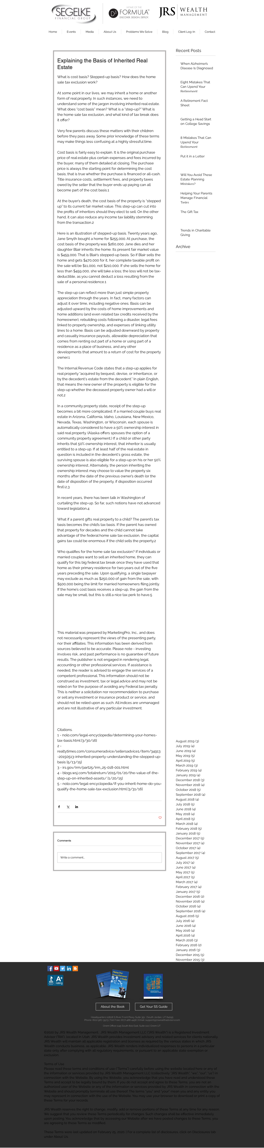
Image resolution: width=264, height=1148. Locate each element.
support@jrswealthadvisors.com (162, 1020)
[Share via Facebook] (59, 806)
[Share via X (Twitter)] (68, 806)
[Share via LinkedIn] (76, 806)
